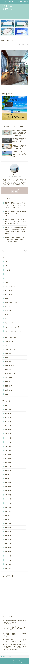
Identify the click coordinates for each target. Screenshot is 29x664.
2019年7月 (8, 486)
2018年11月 (8, 515)
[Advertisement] (21, 11)
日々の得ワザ (8, 378)
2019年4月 (8, 499)
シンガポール (8, 290)
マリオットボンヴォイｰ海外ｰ (13, 327)
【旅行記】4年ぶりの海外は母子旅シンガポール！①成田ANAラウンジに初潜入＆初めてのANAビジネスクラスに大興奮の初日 (15, 230)
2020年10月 (8, 450)
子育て (7, 345)
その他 (7, 298)
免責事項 (20, 660)
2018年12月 (8, 511)
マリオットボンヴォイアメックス (14, 332)
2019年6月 (8, 491)
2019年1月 (8, 507)
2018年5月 (8, 539)
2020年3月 (8, 462)
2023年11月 (8, 405)
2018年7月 (8, 531)
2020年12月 (8, 442)
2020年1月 (8, 470)
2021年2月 (8, 434)
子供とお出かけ (9, 341)
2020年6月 (8, 458)
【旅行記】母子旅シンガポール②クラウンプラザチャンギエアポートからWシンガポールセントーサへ (15, 221)
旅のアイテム (8, 369)
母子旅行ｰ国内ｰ (9, 386)
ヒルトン (7, 306)
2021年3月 (8, 429)
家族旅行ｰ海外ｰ (9, 365)
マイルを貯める (9, 314)
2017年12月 (8, 560)
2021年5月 (8, 421)
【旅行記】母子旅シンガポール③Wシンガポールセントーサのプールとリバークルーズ (15, 213)
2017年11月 (8, 564)
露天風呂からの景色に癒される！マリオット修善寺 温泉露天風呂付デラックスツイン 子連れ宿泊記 (15, 240)
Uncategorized (9, 274)
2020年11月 (8, 446)
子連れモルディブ (10, 349)
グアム (7, 282)
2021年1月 (8, 438)
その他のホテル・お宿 (11, 302)
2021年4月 (8, 425)
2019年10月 (8, 478)
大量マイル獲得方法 (10, 337)
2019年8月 (8, 482)
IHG (6, 262)
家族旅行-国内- (9, 361)
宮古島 (7, 357)
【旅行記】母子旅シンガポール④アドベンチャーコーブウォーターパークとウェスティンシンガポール (15, 205)
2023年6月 (8, 409)
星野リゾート (8, 382)
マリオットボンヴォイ (11, 323)
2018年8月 (8, 527)
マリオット (8, 318)
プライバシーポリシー (11, 660)
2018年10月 (8, 519)
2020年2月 (8, 466)
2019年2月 (8, 503)
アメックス (8, 278)
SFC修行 (7, 270)
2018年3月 (8, 548)
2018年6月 (8, 535)
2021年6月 (8, 417)
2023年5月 (8, 413)
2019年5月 (8, 495)
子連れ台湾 (8, 353)
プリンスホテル (9, 310)
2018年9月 (8, 523)
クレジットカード (10, 286)
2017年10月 (8, 568)
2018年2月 (8, 552)
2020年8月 (8, 454)
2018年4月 (8, 543)
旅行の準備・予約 (10, 373)
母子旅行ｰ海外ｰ (9, 390)
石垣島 (7, 394)
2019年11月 (8, 474)
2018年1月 (8, 556)
